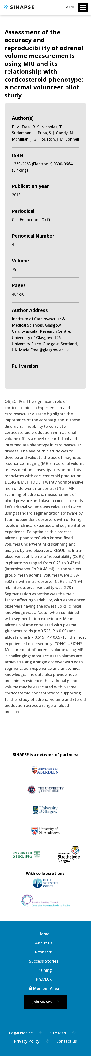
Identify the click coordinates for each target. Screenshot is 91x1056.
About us (43, 943)
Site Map (58, 1033)
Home (44, 933)
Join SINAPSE (44, 1002)
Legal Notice (21, 1033)
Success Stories (43, 961)
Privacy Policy (27, 1041)
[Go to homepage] (18, 9)
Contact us (66, 1041)
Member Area (45, 988)
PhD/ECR (44, 979)
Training (44, 970)
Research (44, 952)
